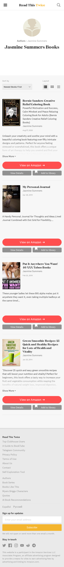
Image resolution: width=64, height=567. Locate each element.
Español (6, 506)
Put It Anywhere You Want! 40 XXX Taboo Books (40, 265)
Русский (17, 506)
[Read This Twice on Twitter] (4, 545)
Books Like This (10, 486)
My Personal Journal (36, 187)
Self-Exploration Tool (13, 471)
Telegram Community (13, 450)
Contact (6, 467)
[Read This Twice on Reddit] (28, 545)
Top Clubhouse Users (13, 441)
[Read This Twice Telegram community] (34, 545)
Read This (32, 5)
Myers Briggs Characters (15, 491)
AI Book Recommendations (16, 499)
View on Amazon (32, 165)
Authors (21, 40)
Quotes (6, 495)
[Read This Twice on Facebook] (10, 545)
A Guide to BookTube (13, 445)
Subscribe (32, 527)
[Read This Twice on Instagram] (16, 545)
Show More (8, 156)
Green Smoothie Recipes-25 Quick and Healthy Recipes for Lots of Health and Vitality (41, 346)
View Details (16, 173)
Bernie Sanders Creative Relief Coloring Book (39, 102)
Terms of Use (9, 458)
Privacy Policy (9, 454)
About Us (7, 463)
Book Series (8, 482)
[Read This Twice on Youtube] (22, 545)
